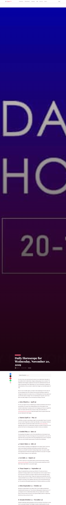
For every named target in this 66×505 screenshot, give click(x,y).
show (27, 375)
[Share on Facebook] (10, 374)
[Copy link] (10, 383)
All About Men (21, 1)
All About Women (27, 1)
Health (37, 1)
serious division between (23, 462)
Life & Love (41, 1)
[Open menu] (6, 1)
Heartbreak (32, 1)
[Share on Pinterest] (10, 378)
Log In (59, 1)
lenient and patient (44, 423)
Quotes (45, 1)
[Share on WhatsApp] (10, 380)
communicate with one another (24, 411)
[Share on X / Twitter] (10, 376)
